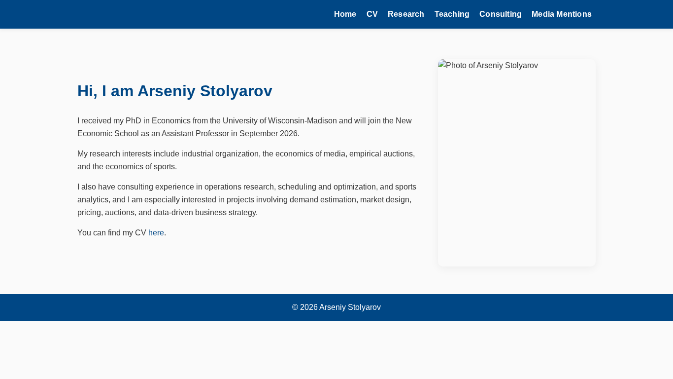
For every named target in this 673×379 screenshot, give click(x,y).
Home (345, 14)
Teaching (452, 14)
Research (406, 14)
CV (372, 14)
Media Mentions (562, 14)
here (156, 232)
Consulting (500, 14)
